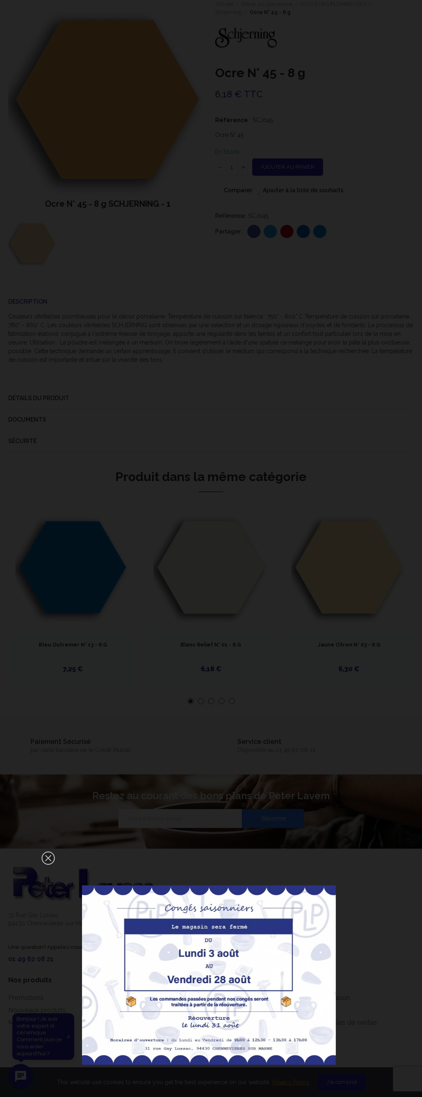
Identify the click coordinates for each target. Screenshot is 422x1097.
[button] (48, 858)
